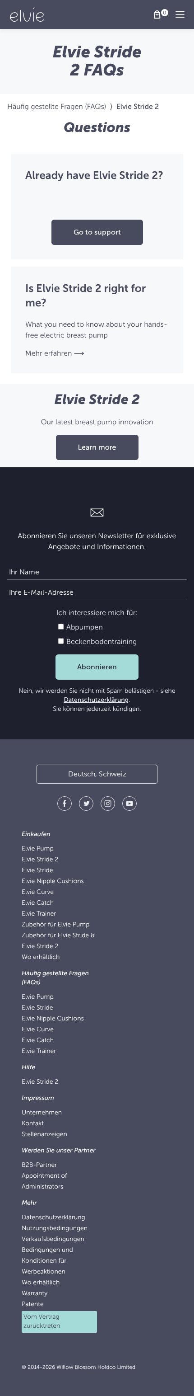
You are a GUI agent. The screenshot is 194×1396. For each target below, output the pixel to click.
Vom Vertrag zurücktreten (41, 1322)
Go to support (97, 232)
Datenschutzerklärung (96, 700)
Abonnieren (97, 667)
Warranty (34, 1293)
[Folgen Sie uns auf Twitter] (86, 805)
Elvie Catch (38, 903)
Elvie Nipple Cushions (53, 881)
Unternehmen (42, 1112)
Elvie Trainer (39, 914)
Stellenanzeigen (44, 1134)
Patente (33, 1304)
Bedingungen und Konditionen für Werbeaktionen (47, 1261)
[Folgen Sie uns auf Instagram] (108, 805)
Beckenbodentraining (101, 642)
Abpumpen (84, 627)
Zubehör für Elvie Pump (55, 924)
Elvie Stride (37, 870)
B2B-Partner (39, 1165)
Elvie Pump (38, 849)
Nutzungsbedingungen (55, 1228)
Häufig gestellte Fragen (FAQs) (56, 107)
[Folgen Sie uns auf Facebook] (64, 805)
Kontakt (33, 1123)
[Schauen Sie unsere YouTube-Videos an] (129, 805)
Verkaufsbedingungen (53, 1239)
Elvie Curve (38, 892)
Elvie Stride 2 (40, 859)
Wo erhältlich (41, 957)
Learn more (97, 447)
